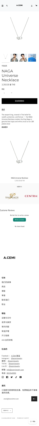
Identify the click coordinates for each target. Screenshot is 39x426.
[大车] (36, 5)
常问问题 (5, 327)
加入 (34, 399)
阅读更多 (5, 127)
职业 (3, 304)
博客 (3, 291)
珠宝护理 (5, 331)
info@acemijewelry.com (15, 370)
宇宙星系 (4, 66)
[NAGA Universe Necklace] (19, 158)
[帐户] (32, 5)
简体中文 (6, 410)
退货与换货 (6, 322)
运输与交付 (6, 318)
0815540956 (11, 373)
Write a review (19, 220)
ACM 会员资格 (7, 340)
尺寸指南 (5, 335)
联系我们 (5, 300)
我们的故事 (6, 282)
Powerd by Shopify (23, 418)
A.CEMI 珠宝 (15, 356)
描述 (3, 110)
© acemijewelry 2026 (8, 418)
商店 (3, 286)
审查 (3, 295)
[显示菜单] (3, 5)
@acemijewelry (16, 358)
